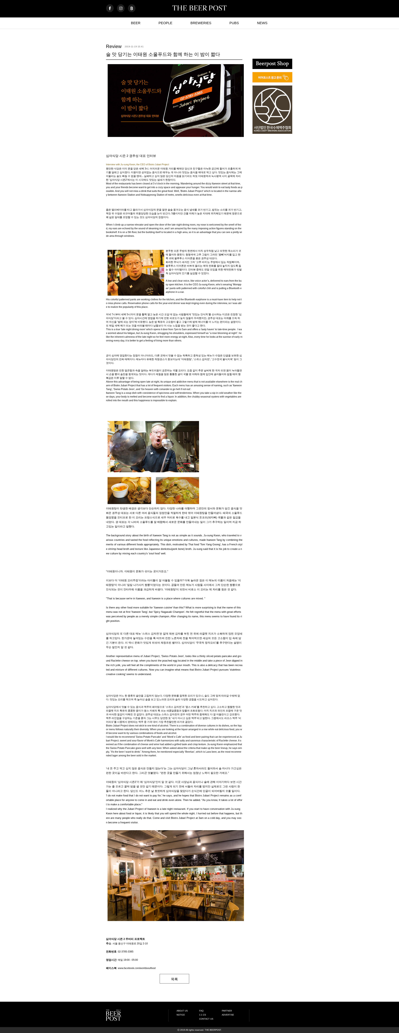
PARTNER (227, 1010)
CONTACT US (206, 1019)
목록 (174, 979)
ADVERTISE (228, 1015)
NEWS (262, 23)
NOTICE (181, 1015)
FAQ (201, 1010)
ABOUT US (182, 1010)
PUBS (234, 23)
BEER (135, 23)
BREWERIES (200, 23)
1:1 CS (202, 1015)
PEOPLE (165, 23)
